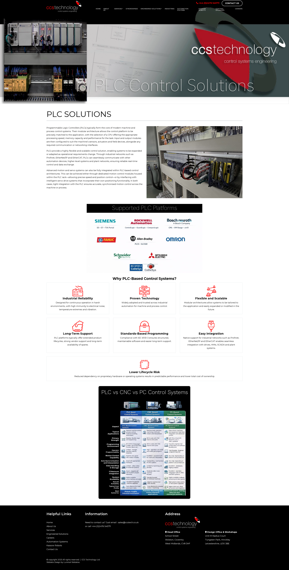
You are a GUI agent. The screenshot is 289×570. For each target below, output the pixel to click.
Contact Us (232, 3)
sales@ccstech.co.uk (128, 522)
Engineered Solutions (151, 9)
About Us (106, 9)
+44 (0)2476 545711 (209, 3)
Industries (169, 9)
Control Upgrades (220, 9)
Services (118, 9)
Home (98, 9)
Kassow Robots (202, 9)
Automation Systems (182, 9)
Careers (238, 9)
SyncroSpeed (132, 9)
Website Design (54, 562)
